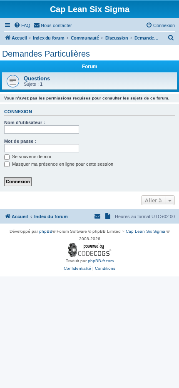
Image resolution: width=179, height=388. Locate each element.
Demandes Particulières (46, 53)
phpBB (45, 231)
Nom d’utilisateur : (24, 122)
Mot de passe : (20, 141)
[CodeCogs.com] (90, 250)
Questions (37, 78)
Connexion (18, 111)
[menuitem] (22, 25)
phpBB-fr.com (101, 261)
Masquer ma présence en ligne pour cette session (62, 164)
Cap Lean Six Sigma (145, 231)
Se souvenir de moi (31, 156)
